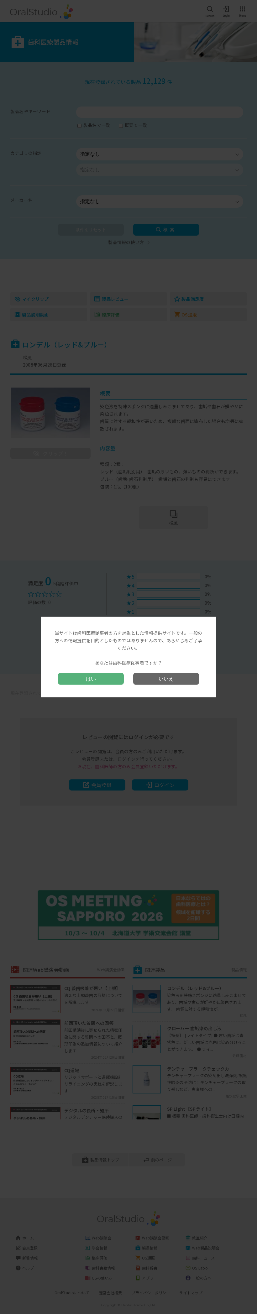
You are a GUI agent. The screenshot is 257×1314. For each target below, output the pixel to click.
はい (91, 678)
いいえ (166, 678)
